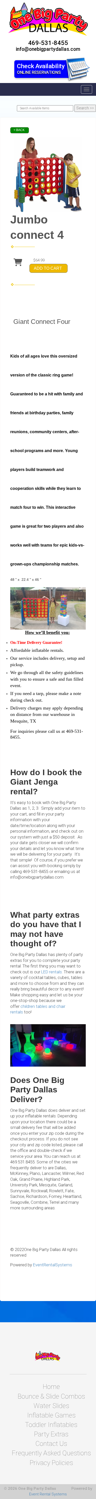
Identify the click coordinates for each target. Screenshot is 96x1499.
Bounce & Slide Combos (51, 1396)
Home (51, 1386)
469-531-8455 (48, 42)
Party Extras (51, 1434)
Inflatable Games (51, 1415)
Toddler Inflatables (51, 1425)
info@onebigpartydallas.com (48, 49)
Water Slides (51, 1406)
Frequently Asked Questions (51, 1453)
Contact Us (51, 1443)
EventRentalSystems (52, 1264)
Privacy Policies (51, 1463)
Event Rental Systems (48, 1494)
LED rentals (51, 972)
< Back (19, 130)
